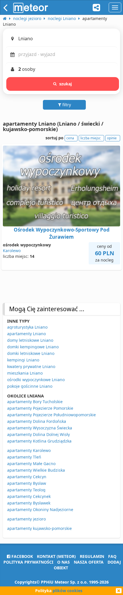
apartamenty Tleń (24, 457)
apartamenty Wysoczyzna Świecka (39, 428)
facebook (21, 556)
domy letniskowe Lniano (30, 340)
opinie (112, 138)
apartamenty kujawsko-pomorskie (39, 528)
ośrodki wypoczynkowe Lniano (36, 379)
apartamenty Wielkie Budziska (36, 470)
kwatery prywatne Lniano (31, 366)
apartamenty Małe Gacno (31, 463)
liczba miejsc (90, 138)
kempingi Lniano (23, 360)
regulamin (92, 556)
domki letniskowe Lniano (30, 353)
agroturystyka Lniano (27, 327)
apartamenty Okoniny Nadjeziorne (40, 509)
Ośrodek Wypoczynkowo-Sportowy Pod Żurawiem (62, 233)
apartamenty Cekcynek (29, 496)
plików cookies (67, 590)
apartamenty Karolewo (29, 450)
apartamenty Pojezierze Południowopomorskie (51, 414)
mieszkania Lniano (25, 373)
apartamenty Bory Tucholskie (35, 401)
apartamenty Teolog (26, 490)
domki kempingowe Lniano (33, 346)
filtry (66, 104)
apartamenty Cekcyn (26, 476)
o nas (63, 562)
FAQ (112, 556)
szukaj (65, 84)
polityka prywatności (28, 562)
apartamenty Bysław (26, 483)
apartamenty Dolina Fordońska (36, 421)
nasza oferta (89, 562)
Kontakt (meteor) (56, 556)
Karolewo (12, 250)
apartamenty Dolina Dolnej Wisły (38, 434)
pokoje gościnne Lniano (29, 386)
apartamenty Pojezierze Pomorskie (40, 408)
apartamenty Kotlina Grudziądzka (39, 441)
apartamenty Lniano (26, 333)
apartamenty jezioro (26, 519)
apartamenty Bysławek (28, 503)
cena (70, 138)
